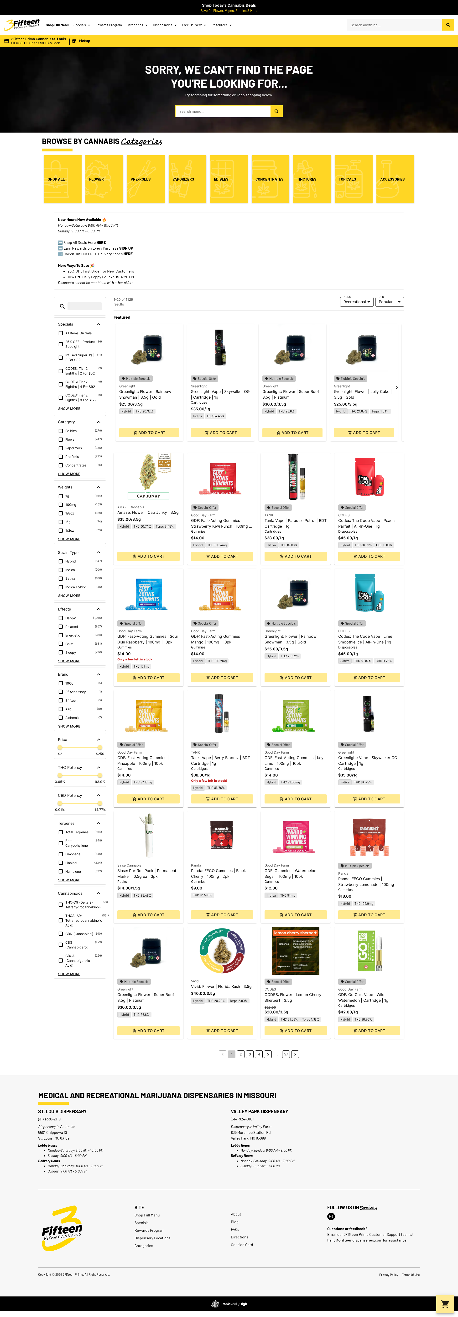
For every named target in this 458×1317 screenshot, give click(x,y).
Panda (196, 865)
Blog (235, 1221)
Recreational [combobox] (355, 301)
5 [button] (268, 1054)
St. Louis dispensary (62, 1111)
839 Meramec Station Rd (251, 1132)
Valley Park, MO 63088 (248, 1138)
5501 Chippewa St (52, 1132)
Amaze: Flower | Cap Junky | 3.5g (148, 512)
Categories (135, 25)
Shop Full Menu (57, 25)
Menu (347, 296)
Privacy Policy (388, 1275)
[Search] (448, 25)
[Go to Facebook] (331, 1216)
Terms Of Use (411, 1275)
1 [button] (232, 1054)
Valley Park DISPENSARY (259, 1111)
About (236, 1214)
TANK (269, 515)
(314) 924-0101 (242, 1119)
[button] (48, 41)
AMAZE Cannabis (130, 507)
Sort (382, 296)
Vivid (195, 981)
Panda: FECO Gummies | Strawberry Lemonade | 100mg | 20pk (367, 884)
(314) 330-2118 (49, 1119)
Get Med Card (242, 1244)
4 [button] (259, 1054)
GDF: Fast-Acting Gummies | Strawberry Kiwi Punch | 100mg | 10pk (220, 526)
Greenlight (127, 386)
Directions (239, 1237)
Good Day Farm (203, 515)
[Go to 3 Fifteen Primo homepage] (22, 25)
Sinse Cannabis (129, 865)
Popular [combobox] (386, 301)
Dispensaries (162, 25)
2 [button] (241, 1054)
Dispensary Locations (153, 1238)
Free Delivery (192, 25)
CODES (344, 515)
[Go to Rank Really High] (229, 1303)
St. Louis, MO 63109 (53, 1138)
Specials (79, 25)
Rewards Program (108, 25)
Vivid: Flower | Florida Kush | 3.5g (221, 986)
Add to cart (151, 432)
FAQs (235, 1229)
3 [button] (250, 1054)
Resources (220, 25)
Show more (69, 409)
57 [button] (286, 1054)
